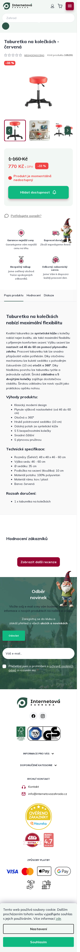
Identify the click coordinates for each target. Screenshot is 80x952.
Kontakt (33, 787)
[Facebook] (33, 716)
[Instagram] (43, 716)
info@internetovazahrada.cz (47, 794)
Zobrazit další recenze (39, 562)
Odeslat (14, 635)
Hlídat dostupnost (35, 192)
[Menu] (70, 6)
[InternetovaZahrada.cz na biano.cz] (48, 841)
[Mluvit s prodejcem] (22, 215)
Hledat (5, 26)
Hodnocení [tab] (34, 295)
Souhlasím (38, 942)
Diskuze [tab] (49, 295)
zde (58, 918)
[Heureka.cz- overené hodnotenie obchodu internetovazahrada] (38, 816)
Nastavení (38, 929)
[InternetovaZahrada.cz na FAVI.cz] (32, 841)
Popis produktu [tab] (13, 295)
